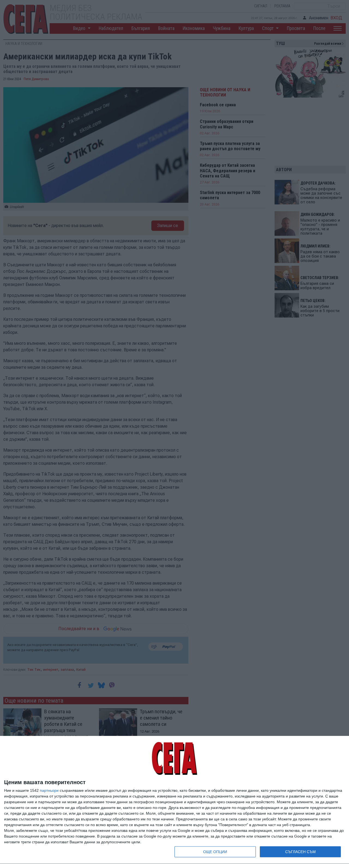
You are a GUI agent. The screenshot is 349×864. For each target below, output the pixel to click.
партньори (49, 790)
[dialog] (174, 800)
